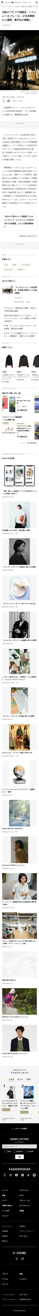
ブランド (5, 1274)
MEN (9, 1151)
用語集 (22, 1211)
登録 (19, 1157)
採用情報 (5, 1231)
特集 (12, 2)
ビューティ (18, 2)
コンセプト (23, 1279)
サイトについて (7, 1226)
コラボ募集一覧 (9, 419)
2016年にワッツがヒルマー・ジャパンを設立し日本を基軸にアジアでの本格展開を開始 (19, 141)
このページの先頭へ (21, 1128)
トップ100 (5, 1211)
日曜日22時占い (7, 1205)
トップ (3, 6)
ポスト (22, 1195)
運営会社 (5, 1241)
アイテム (5, 1279)
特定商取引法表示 (25, 1299)
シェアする (19, 101)
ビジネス (17, 6)
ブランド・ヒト (32, 2)
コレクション (24, 1190)
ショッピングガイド (8, 1294)
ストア (25, 2)
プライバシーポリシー (27, 1231)
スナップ (5, 1216)
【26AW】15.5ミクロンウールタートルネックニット (9, 377)
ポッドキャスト (25, 1205)
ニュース (7, 2)
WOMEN (19, 1151)
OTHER (31, 1151)
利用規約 (22, 1226)
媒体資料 (5, 1236)
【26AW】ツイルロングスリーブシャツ (23, 376)
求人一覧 (17, 393)
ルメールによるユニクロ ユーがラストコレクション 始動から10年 (10, 1103)
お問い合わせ (24, 1236)
